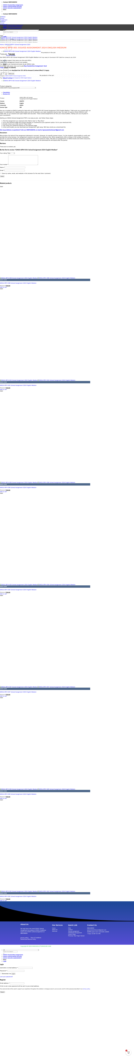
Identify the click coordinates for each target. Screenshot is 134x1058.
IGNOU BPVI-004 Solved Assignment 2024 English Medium (18, 589)
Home (2, 44)
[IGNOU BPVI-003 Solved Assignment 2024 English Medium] (37, 380)
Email (2, 170)
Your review (4, 164)
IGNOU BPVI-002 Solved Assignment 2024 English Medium (18, 896)
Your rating (4, 153)
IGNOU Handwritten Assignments (13, 5)
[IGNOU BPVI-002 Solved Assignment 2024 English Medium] (22, 51)
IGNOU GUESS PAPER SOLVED (12, 6)
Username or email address (9, 968)
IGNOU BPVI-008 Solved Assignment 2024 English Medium (18, 283)
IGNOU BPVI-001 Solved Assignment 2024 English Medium (16, 77)
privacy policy (86, 988)
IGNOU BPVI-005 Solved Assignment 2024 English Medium (18, 794)
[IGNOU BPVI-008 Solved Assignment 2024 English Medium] (37, 278)
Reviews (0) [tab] (6, 94)
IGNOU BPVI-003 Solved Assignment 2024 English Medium (18, 385)
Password (3, 971)
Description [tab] (6, 92)
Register (2, 992)
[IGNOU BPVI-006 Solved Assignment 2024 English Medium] (37, 482)
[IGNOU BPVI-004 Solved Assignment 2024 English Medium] (37, 584)
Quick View (3, 280)
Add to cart (11, 73)
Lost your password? (6, 976)
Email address (5, 983)
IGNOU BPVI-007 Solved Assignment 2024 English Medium (18, 692)
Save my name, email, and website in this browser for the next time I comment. (26, 173)
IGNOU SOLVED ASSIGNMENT (12, 8)
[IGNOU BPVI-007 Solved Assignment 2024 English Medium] (37, 687)
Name (2, 167)
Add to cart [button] (3, 287)
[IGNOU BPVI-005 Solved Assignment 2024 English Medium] (37, 789)
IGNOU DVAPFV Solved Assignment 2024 (17, 44)
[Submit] (3, 953)
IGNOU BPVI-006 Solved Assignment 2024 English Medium (18, 487)
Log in (13, 973)
